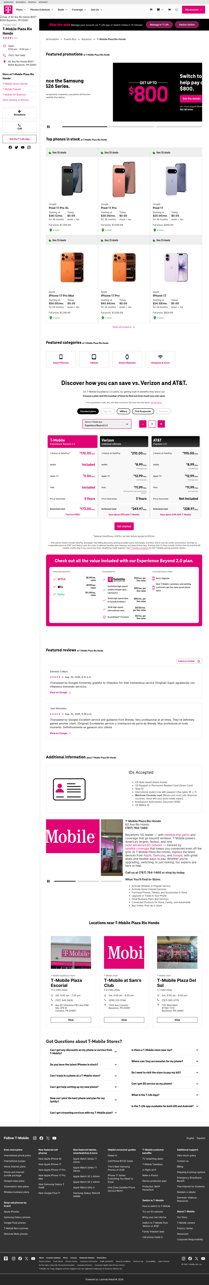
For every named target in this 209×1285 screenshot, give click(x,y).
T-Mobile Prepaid (12, 89)
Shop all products (124, 327)
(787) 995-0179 (170, 1000)
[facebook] (10, 147)
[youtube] (23, 147)
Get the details (125, 98)
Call (19, 127)
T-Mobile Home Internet (15, 83)
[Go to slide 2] (110, 127)
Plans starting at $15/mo (16, 99)
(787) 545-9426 (64, 1000)
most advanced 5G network (143, 845)
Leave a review (186, 661)
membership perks (177, 834)
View (71, 1019)
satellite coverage (137, 848)
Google (177, 855)
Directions (19, 113)
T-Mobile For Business (14, 94)
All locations (52, 39)
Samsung (159, 855)
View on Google (61, 693)
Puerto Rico (70, 39)
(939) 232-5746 (117, 1000)
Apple (147, 855)
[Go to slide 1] (63, 127)
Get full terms (120, 109)
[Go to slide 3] (157, 127)
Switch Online (187, 24)
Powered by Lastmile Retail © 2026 (104, 1279)
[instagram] (29, 147)
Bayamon (87, 39)
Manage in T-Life (159, 24)
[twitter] (16, 147)
